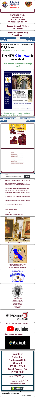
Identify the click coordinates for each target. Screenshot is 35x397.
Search (27, 176)
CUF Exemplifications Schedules (12, 212)
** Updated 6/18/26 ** (17, 22)
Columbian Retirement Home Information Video (16, 207)
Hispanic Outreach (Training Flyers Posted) (17, 27)
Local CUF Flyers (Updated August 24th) (14, 214)
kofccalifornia (26, 113)
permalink (31, 115)
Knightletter (23, 55)
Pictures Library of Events (11, 209)
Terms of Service (26, 395)
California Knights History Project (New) (17, 34)
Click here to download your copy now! (17, 65)
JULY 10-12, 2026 (17, 20)
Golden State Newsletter (10, 113)
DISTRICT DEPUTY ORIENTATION (17, 16)
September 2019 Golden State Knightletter (13, 115)
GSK (20, 113)
